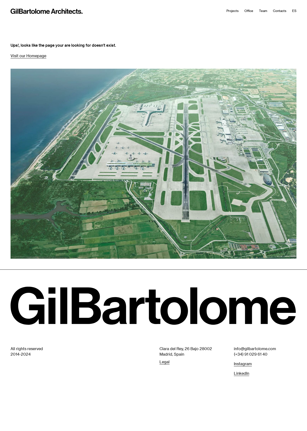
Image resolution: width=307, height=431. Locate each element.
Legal (164, 361)
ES (294, 10)
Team (263, 10)
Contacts (279, 10)
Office (248, 10)
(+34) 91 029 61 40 (250, 354)
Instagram (243, 363)
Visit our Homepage (28, 55)
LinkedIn (241, 373)
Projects (232, 10)
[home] (47, 12)
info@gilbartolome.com (255, 348)
